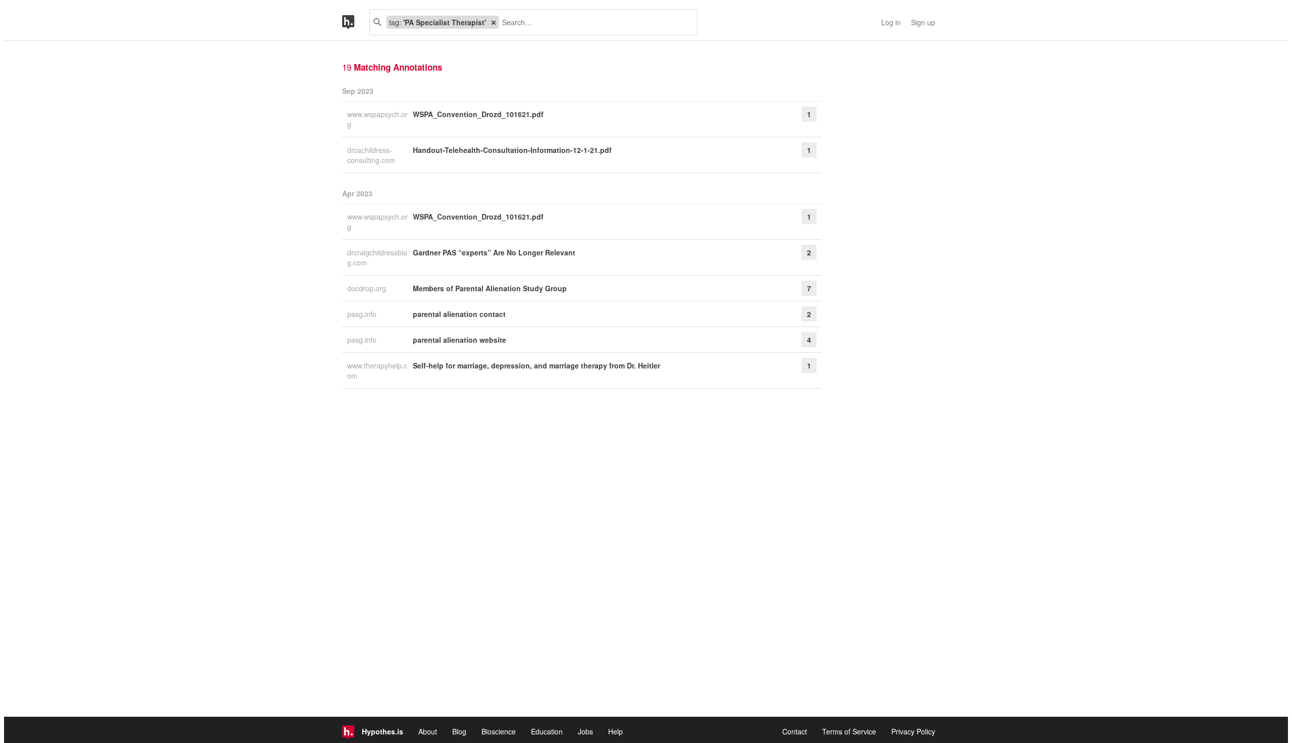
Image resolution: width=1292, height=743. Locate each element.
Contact (794, 731)
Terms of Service (849, 731)
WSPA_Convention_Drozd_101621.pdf (478, 114)
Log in (891, 22)
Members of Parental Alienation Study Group (490, 288)
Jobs (585, 731)
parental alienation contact (459, 314)
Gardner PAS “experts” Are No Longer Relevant (494, 252)
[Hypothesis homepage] (355, 22)
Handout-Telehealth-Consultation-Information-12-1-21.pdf (512, 150)
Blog (459, 731)
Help (615, 731)
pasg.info (363, 314)
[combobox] (594, 22)
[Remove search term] (494, 22)
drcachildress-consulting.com (372, 155)
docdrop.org (367, 288)
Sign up (923, 22)
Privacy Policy (913, 731)
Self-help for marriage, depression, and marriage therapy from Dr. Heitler (536, 365)
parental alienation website (459, 340)
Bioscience (498, 731)
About (427, 731)
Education (547, 731)
